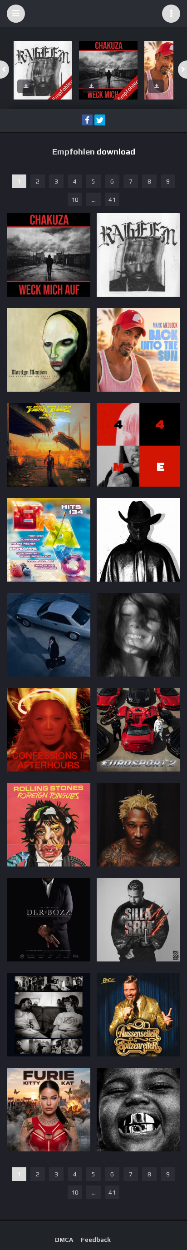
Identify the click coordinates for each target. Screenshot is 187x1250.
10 (75, 199)
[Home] (93, 14)
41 (112, 199)
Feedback (96, 1239)
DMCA (64, 1239)
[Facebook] (87, 120)
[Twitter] (99, 120)
